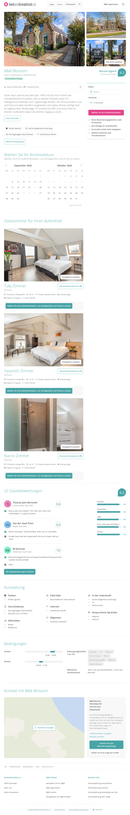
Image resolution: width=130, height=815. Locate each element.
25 (29, 193)
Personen (92, 97)
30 (18, 198)
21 (7, 193)
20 (40, 187)
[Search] (79, 4)
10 (24, 182)
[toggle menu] (123, 4)
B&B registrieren (53, 788)
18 (29, 187)
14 (7, 187)
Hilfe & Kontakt (10, 783)
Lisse (52, 4)
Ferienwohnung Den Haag (99, 796)
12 (35, 182)
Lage (99, 516)
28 (7, 198)
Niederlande (29, 74)
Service (100, 532)
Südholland (16, 74)
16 (18, 187)
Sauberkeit (101, 509)
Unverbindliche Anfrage (13, 79)
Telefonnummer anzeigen (100, 733)
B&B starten (51, 792)
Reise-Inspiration (11, 792)
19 (35, 187)
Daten (59, 4)
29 (12, 198)
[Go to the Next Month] (81, 165)
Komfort (100, 501)
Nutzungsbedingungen (78, 809)
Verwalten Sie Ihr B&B (55, 783)
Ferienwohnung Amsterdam (100, 783)
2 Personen (70, 4)
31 (76, 198)
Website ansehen (97, 736)
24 (24, 193)
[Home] (5, 767)
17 (24, 187)
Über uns (8, 788)
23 (18, 193)
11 (29, 182)
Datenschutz (59, 809)
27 (40, 193)
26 (35, 193)
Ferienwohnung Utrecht (98, 788)
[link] (20, 4)
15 (12, 187)
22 (12, 193)
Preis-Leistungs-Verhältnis (108, 524)
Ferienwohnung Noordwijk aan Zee (103, 792)
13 (40, 182)
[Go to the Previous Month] (6, 165)
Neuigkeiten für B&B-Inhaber (58, 796)
